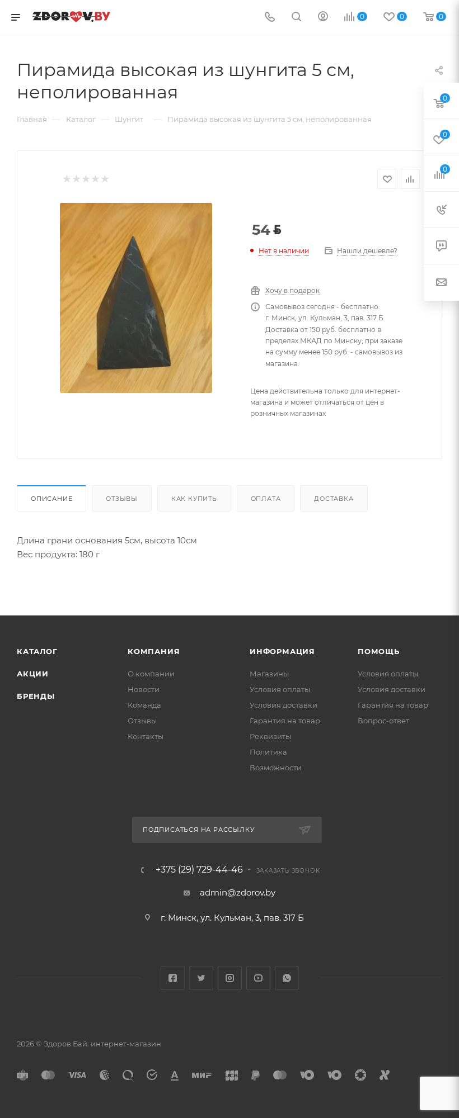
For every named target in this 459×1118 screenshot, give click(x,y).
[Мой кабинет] (323, 17)
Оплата (266, 499)
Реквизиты (270, 736)
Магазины (269, 673)
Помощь (379, 651)
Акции (33, 673)
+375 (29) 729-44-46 (199, 869)
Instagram (230, 978)
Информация (282, 651)
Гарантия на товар (285, 720)
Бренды (36, 695)
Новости (144, 689)
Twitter (201, 978)
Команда (144, 704)
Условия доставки (283, 704)
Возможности (276, 767)
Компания (154, 651)
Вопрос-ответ (383, 720)
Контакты (145, 736)
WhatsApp (287, 978)
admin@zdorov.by (237, 892)
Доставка (333, 499)
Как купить (194, 499)
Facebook (173, 978)
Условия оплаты (280, 689)
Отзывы (122, 499)
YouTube (258, 978)
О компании (151, 673)
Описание (51, 499)
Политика (268, 751)
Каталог (37, 651)
